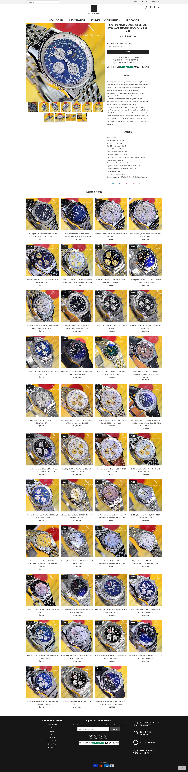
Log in (136, 2)
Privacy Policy (52, 744)
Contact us (52, 737)
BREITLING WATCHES (55, 20)
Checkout (156, 2)
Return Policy (52, 747)
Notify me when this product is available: (119, 43)
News (52, 728)
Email (142, 183)
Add (135, 183)
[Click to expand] (65, 62)
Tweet (114, 183)
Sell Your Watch (52, 724)
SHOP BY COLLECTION (77, 20)
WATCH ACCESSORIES (112, 20)
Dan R (106, 762)
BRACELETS (95, 20)
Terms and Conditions (52, 741)
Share (121, 183)
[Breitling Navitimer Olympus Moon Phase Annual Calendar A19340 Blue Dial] (33, 107)
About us (52, 734)
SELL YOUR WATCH (132, 20)
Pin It (129, 183)
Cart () (146, 2)
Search (52, 731)
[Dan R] (94, 10)
